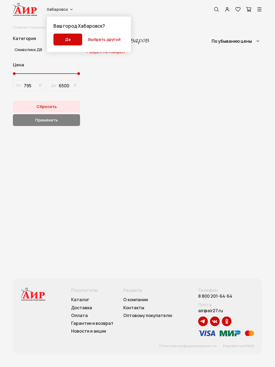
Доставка (81, 308)
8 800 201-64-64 (215, 296)
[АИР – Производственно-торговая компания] (25, 9)
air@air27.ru (210, 310)
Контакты (133, 308)
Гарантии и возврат (92, 323)
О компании (135, 300)
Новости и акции (88, 331)
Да (68, 39)
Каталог (80, 300)
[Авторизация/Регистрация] (227, 9)
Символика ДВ (28, 49)
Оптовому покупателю (147, 315)
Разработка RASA (238, 346)
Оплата (79, 315)
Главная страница (29, 27)
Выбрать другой (104, 39)
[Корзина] (248, 9)
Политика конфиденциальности (187, 346)
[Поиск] (216, 9)
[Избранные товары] (238, 9)
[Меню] (259, 9)
